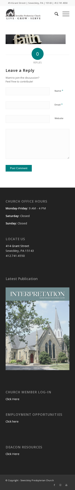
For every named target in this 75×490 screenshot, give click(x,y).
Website (59, 118)
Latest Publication (22, 278)
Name (59, 90)
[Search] (54, 14)
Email (59, 104)
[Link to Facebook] (54, 485)
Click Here (12, 399)
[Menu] (63, 14)
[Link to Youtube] (66, 485)
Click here (12, 421)
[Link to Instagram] (60, 485)
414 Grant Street (17, 246)
